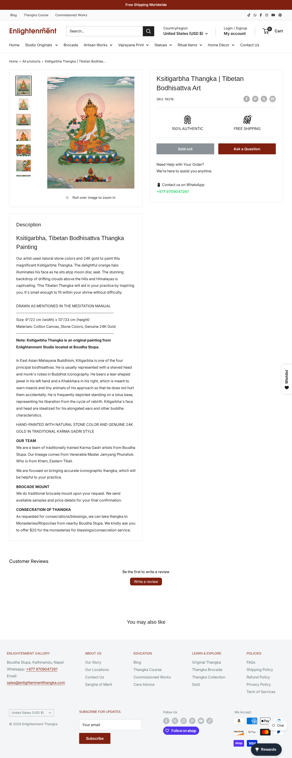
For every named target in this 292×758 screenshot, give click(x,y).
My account (235, 33)
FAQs (251, 662)
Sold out (185, 149)
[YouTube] (273, 15)
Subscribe (95, 738)
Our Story (93, 662)
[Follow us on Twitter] (175, 721)
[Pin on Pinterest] (255, 98)
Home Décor (218, 45)
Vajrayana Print (131, 45)
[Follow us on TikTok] (209, 721)
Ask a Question (247, 149)
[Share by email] (272, 98)
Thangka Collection (208, 677)
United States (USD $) (28, 712)
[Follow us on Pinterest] (192, 721)
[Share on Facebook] (246, 98)
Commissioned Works (71, 15)
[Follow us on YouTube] (201, 721)
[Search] (148, 31)
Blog (13, 15)
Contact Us (249, 45)
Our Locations (97, 669)
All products (31, 61)
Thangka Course (36, 15)
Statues (160, 45)
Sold (196, 684)
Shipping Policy (260, 669)
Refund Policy (258, 677)
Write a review (146, 581)
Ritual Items (187, 45)
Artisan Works (95, 45)
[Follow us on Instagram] (183, 721)
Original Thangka (206, 662)
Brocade (71, 45)
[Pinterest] (280, 15)
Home (14, 45)
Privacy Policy (259, 684)
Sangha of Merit (98, 684)
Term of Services (261, 691)
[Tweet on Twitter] (264, 98)
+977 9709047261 (172, 191)
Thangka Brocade (207, 669)
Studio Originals (39, 45)
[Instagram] (266, 15)
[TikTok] (249, 15)
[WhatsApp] (255, 15)
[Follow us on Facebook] (166, 721)
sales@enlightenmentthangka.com (36, 682)
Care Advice (143, 684)
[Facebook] (261, 15)
